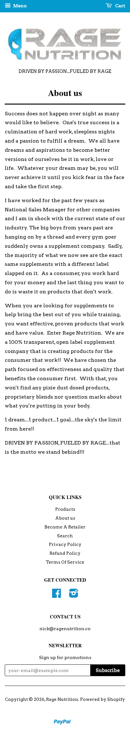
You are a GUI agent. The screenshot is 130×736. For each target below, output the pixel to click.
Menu (19, 5)
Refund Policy (65, 553)
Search (65, 535)
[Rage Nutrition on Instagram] (74, 595)
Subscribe (108, 670)
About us (65, 518)
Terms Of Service (65, 562)
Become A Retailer (65, 526)
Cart (119, 5)
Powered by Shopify (102, 699)
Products (65, 509)
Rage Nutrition (62, 699)
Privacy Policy (65, 544)
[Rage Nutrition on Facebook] (56, 595)
